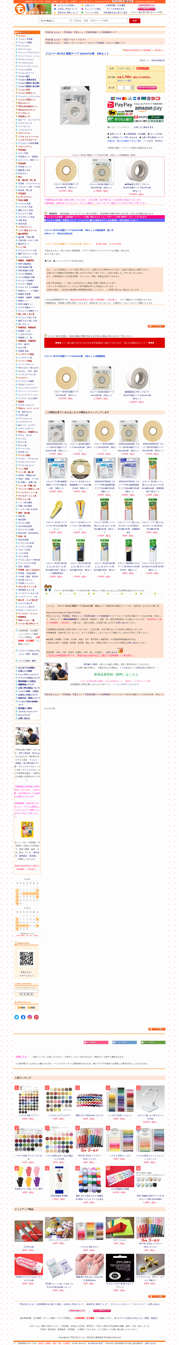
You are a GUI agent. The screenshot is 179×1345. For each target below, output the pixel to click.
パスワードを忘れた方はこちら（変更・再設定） (137, 1318)
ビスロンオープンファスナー (28, 395)
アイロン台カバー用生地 (29, 560)
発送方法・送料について (29, 698)
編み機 (21, 237)
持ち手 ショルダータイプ (27, 610)
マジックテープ (25, 766)
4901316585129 (158, 60)
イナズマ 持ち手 (25, 603)
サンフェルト (24, 46)
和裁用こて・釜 (25, 337)
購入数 (112, 87)
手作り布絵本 (24, 753)
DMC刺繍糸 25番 (25, 270)
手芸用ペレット (25, 167)
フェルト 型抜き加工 (27, 79)
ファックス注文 (92, 12)
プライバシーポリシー (120, 1304)
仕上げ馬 (22, 347)
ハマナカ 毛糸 (24, 203)
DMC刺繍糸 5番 (25, 267)
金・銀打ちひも (25, 412)
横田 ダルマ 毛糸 (25, 210)
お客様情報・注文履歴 (115, 5)
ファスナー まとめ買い (28, 398)
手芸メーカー (70, 39)
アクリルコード (25, 418)
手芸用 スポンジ (25, 580)
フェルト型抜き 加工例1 (28, 83)
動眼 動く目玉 (24, 170)
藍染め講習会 (33, 533)
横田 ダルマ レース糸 (27, 254)
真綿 (28, 576)
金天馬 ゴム (23, 452)
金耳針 (21, 475)
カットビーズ (34, 120)
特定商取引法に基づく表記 (115, 12)
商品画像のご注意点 (27, 681)
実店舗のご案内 (25, 708)
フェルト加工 (24, 76)
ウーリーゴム (24, 448)
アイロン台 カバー (26, 465)
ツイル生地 (23, 553)
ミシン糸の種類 (25, 502)
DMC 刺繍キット (25, 304)
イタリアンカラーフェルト (28, 66)
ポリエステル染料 (26, 529)
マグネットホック (26, 405)
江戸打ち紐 (23, 415)
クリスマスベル (33, 183)
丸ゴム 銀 (22, 445)
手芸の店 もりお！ (53, 39)
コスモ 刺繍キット (26, 307)
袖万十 (27, 344)
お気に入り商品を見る (143, 127)
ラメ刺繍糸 (34, 291)
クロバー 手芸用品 (96, 43)
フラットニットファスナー (28, 391)
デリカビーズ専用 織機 (28, 143)
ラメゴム (22, 438)
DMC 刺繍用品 (24, 264)
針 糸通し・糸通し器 (27, 482)
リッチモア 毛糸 (25, 207)
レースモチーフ (25, 257)
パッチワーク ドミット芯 (27, 597)
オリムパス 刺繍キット (28, 311)
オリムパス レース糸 (27, 250)
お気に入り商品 (25, 671)
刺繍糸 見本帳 (24, 294)
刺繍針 (27, 479)
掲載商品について (26, 684)
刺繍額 (37, 297)
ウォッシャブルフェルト (29, 52)
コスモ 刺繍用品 (25, 274)
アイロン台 (33, 459)
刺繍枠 (29, 297)
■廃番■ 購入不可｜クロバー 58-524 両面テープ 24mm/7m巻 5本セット (138, 187)
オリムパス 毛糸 (25, 213)
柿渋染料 (22, 519)
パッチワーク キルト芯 (28, 593)
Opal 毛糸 (22, 224)
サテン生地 (23, 556)
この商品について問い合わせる (123, 137)
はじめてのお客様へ (66, 5)
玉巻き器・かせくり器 (28, 240)
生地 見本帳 (23, 540)
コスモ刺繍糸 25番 (26, 277)
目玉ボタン (23, 173)
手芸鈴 (21, 183)
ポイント (154, 12)
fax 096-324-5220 (95, 1343)
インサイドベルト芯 (27, 374)
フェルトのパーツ (26, 73)
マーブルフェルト (26, 63)
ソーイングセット (26, 364)
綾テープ (22, 425)
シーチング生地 (25, 546)
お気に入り (90, 5)
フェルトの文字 (25, 69)
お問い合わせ (24, 718)
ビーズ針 (35, 479)
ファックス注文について (29, 678)
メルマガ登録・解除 (27, 661)
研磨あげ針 (31, 475)
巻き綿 (35, 576)
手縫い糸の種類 (25, 506)
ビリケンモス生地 (26, 543)
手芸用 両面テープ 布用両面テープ (99, 616)
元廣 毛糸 (22, 220)
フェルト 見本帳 (25, 39)
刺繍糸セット (23, 291)
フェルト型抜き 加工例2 (28, 86)
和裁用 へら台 (24, 331)
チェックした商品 (93, 9)
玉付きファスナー (26, 384)
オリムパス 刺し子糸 (27, 317)
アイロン (22, 459)
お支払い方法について (67, 9)
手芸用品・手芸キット (72, 616)
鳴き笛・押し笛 (25, 190)
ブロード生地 (24, 550)
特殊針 (20, 479)
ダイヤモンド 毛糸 (26, 217)
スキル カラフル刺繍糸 (28, 287)
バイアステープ (25, 422)
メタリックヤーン (26, 428)
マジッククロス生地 (27, 563)
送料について (116, 134)
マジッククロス (29, 770)
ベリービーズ (24, 126)
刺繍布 (21, 297)
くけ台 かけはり (25, 334)
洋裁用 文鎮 (23, 351)
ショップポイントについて (28, 674)
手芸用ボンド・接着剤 (28, 156)
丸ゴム (29, 435)
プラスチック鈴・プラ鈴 (29, 187)
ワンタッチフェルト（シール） (29, 56)
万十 (20, 344)
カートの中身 (156, 134)
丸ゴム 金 (22, 442)
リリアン (32, 425)
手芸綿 (21, 573)
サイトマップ (24, 715)
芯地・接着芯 (24, 566)
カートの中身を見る (115, 9)
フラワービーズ (25, 123)
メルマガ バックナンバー (27, 712)
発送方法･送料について (68, 12)
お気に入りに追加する (120, 127)
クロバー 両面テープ (115, 43)
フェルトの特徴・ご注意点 (28, 691)
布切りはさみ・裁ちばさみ (28, 368)
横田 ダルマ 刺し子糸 (27, 321)
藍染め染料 (22, 533)
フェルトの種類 (25, 42)
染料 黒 (21, 516)
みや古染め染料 (25, 526)
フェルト (33, 760)
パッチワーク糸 (25, 357)
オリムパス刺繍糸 (26, 280)
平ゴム (21, 435)
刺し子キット (24, 324)
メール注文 (148, 141)
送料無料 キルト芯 (26, 590)
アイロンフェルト (26, 59)
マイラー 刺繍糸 (25, 284)
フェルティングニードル (29, 96)
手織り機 (30, 237)
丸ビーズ (22, 120)
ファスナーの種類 (26, 381)
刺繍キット (23, 301)
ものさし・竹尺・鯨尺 (28, 371)
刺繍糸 (18, 763)
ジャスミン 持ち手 (26, 607)
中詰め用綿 (31, 573)
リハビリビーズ (25, 130)
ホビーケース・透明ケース (28, 160)
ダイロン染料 (24, 523)
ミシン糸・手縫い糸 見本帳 (27, 509)
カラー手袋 (23, 153)
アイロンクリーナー (27, 462)
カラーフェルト (25, 49)
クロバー (82, 39)
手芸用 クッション (26, 583)
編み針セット (24, 244)
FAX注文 (159, 141)
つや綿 (21, 576)
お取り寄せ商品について (29, 688)
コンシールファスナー (28, 388)
